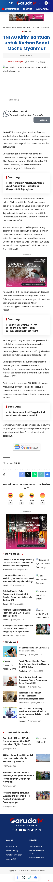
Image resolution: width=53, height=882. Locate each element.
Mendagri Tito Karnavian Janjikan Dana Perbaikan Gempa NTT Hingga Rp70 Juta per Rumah (18, 628)
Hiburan (5, 620)
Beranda (5, 27)
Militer (11, 27)
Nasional (6, 635)
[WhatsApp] (40, 830)
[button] (5, 3)
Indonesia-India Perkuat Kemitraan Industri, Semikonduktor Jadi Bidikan (31, 695)
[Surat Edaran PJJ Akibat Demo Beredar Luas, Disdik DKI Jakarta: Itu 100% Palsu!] (10, 665)
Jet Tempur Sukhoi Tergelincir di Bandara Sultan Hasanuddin (25, 414)
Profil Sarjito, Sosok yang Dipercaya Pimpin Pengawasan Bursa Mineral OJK (33, 680)
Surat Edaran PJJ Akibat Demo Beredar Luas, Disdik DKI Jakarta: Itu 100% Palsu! (34, 664)
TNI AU (17, 463)
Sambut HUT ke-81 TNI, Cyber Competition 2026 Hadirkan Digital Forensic (17, 741)
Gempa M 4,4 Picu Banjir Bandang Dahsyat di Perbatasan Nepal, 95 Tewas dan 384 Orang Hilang (18, 562)
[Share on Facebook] (18, 878)
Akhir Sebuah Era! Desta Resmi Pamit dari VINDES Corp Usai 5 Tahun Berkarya (17, 613)
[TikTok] (32, 830)
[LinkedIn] (36, 830)
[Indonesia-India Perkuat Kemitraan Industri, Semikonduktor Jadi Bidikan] (10, 696)
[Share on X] (24, 878)
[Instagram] (29, 830)
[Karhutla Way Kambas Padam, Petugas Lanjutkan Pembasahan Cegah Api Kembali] (43, 775)
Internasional (7, 569)
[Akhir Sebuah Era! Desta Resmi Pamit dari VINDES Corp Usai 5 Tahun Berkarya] (43, 613)
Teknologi (22, 654)
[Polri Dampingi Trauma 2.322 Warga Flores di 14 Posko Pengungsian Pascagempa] (43, 795)
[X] (16, 830)
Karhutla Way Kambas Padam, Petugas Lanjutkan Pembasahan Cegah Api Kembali (18, 777)
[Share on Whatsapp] (34, 474)
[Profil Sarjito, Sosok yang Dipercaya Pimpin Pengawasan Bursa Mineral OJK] (10, 681)
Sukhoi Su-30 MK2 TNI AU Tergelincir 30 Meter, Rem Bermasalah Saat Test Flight (22, 328)
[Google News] (25, 830)
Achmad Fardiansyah (15, 62)
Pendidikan (23, 671)
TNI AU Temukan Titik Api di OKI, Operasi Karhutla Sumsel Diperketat (18, 758)
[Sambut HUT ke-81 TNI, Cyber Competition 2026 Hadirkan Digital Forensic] (43, 741)
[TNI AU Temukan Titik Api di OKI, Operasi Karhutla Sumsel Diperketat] (43, 758)
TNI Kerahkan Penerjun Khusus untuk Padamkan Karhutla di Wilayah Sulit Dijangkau (25, 186)
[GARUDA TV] (26, 3)
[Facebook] (12, 830)
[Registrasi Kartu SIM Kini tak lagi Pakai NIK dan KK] (10, 651)
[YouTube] (20, 830)
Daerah (5, 585)
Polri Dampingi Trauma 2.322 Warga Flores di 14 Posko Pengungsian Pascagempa (16, 797)
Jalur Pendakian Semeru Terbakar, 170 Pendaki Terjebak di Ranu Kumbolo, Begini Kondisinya (18, 578)
